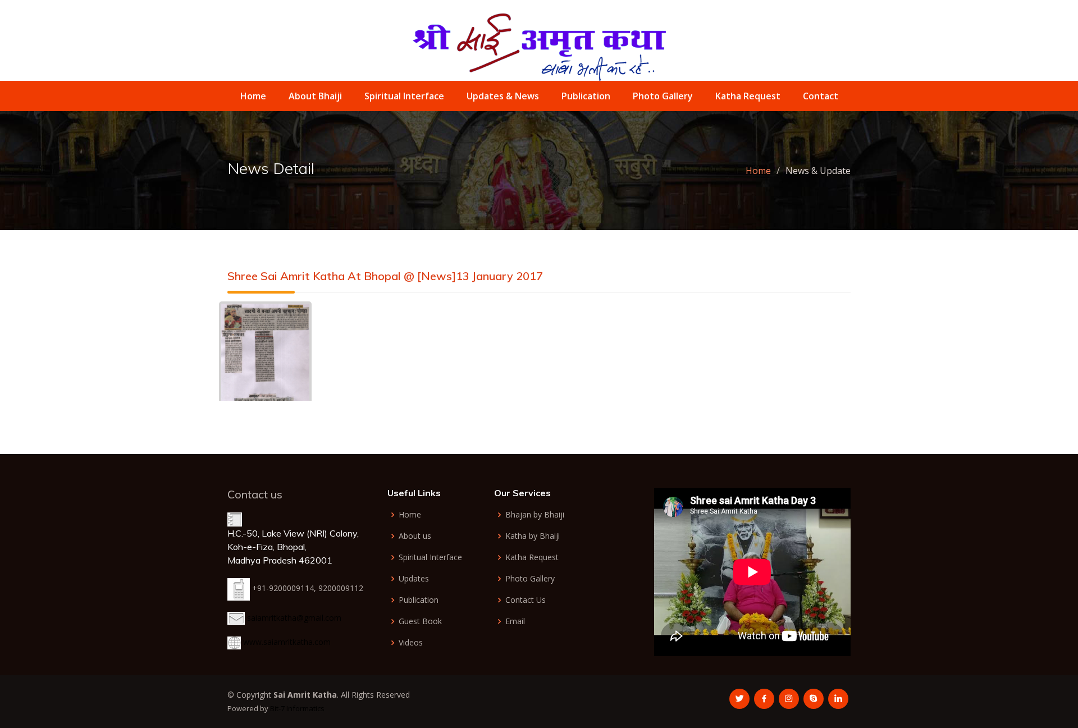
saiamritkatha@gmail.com (294, 617)
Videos (411, 643)
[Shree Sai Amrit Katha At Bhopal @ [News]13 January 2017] (265, 362)
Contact (820, 96)
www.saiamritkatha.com (287, 642)
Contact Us (525, 600)
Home (253, 96)
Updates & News (503, 96)
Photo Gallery (663, 96)
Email (515, 621)
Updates (414, 579)
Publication (585, 96)
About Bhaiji (315, 96)
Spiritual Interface (404, 96)
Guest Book (420, 621)
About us (415, 536)
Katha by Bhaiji (532, 536)
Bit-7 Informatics (297, 708)
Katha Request (747, 96)
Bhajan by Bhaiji (534, 515)
